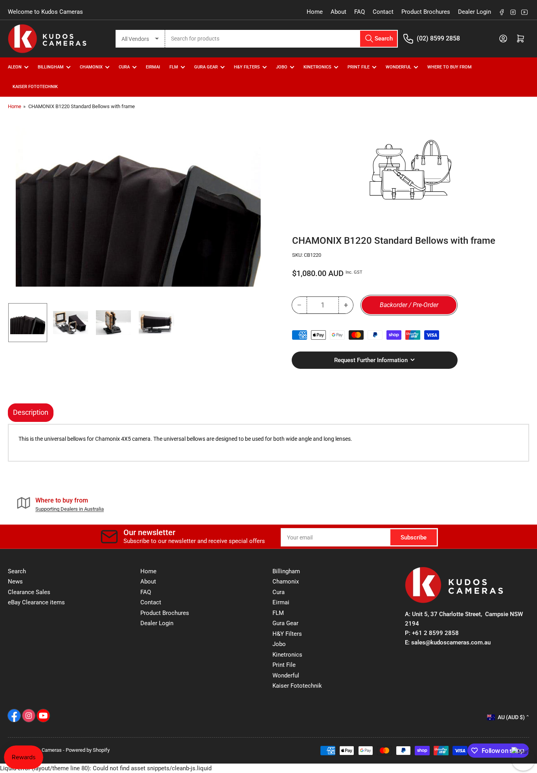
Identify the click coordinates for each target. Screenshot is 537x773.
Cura (278, 592)
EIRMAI (153, 67)
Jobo (279, 644)
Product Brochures (425, 11)
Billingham (51, 67)
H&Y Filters (247, 67)
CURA (124, 67)
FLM (173, 67)
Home (315, 11)
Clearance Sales (29, 592)
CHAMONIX (91, 67)
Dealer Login (474, 11)
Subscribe (414, 537)
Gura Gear (206, 67)
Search (17, 571)
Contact (383, 11)
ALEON (15, 67)
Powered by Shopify (88, 750)
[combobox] (281, 38)
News (15, 581)
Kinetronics (317, 67)
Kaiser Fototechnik (35, 86)
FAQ (359, 11)
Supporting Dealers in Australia (69, 509)
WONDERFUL (398, 67)
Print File (359, 67)
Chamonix (285, 581)
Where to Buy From (449, 67)
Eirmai (280, 602)
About (338, 11)
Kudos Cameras (44, 750)
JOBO (281, 67)
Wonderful (285, 675)
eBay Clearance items (36, 602)
